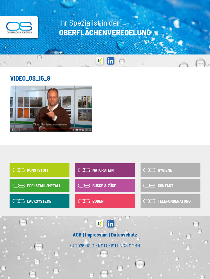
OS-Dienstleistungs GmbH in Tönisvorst (19, 27)
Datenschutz (124, 235)
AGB (77, 235)
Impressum (96, 235)
